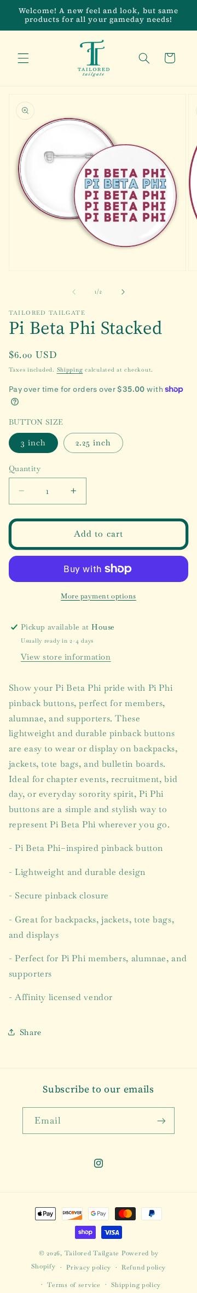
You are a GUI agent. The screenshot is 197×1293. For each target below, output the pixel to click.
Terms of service (74, 1284)
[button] (23, 57)
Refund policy (143, 1267)
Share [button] (31, 1032)
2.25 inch (93, 442)
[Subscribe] (161, 1120)
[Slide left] (74, 292)
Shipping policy (135, 1284)
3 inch (33, 442)
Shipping (70, 369)
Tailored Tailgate (92, 1253)
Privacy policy (88, 1267)
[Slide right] (123, 292)
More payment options (98, 596)
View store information (66, 656)
